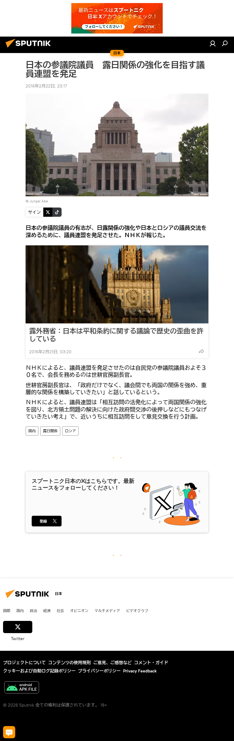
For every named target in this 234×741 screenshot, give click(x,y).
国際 (6, 610)
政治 (33, 610)
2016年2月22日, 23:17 (46, 86)
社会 (60, 610)
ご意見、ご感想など (112, 662)
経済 (47, 610)
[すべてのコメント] (9, 732)
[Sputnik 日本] (30, 48)
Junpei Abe (39, 201)
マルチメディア (107, 610)
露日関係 (50, 431)
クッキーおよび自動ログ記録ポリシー (39, 671)
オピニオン (79, 610)
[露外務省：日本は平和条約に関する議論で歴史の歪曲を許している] (117, 284)
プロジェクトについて (24, 662)
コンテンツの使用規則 (69, 662)
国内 (32, 431)
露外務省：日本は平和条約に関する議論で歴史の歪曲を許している (116, 335)
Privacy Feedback (140, 671)
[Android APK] (21, 688)
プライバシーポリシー (99, 671)
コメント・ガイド (151, 662)
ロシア (70, 431)
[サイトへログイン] (213, 43)
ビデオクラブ (137, 610)
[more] (201, 351)
